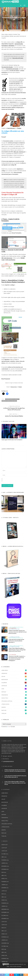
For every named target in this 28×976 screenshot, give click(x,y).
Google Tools (21, 15)
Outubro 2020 (4, 915)
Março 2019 (4, 955)
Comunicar (13, 685)
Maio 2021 (3, 893)
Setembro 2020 (5, 918)
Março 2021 (4, 900)
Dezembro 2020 (5, 909)
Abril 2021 (3, 896)
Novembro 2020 (5, 912)
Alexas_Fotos (14, 386)
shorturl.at (22, 151)
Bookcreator (13, 679)
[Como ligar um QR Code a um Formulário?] (14, 431)
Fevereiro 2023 (5, 860)
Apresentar (13, 673)
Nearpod (13, 707)
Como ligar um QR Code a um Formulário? (11, 439)
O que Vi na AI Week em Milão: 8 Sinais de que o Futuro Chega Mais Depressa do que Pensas (17, 650)
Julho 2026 (4, 847)
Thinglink (13, 713)
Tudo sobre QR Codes (17, 58)
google (17, 399)
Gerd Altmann (11, 128)
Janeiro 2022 (4, 884)
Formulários (9, 399)
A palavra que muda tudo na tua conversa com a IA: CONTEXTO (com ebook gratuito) (18, 632)
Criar (6, 15)
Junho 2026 (4, 850)
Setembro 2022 (5, 869)
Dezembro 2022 (5, 866)
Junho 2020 (4, 924)
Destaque (13, 691)
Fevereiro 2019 (4, 958)
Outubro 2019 (4, 946)
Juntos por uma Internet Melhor (14, 416)
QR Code (14, 400)
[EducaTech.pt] (10, 1)
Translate (12, 726)
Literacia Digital (15, 636)
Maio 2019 (3, 949)
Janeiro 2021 (4, 906)
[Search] (20, 5)
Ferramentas (13, 694)
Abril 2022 (3, 875)
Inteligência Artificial (16, 627)
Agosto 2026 (4, 844)
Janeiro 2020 (4, 940)
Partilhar (13, 710)
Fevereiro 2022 (5, 881)
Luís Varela (10, 21)
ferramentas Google (7, 67)
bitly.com (16, 151)
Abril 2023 (3, 856)
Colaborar (13, 628)
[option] (14, 432)
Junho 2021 (4, 890)
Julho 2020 (4, 921)
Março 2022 (4, 878)
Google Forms (6, 400)
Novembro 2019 (5, 943)
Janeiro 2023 (4, 863)
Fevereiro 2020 (5, 937)
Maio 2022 (3, 872)
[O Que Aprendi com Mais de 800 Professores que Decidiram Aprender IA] (4, 639)
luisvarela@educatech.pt (8, 761)
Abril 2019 (3, 952)
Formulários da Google (12, 68)
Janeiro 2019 (4, 961)
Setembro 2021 (4, 887)
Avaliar (12, 15)
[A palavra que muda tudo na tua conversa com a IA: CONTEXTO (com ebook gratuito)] (4, 629)
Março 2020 (4, 933)
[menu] (24, 5)
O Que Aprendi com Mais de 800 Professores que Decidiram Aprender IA (16, 641)
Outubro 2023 (4, 853)
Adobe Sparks (13, 670)
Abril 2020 (3, 930)
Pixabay (19, 128)
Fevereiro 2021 (4, 903)
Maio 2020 (3, 927)
